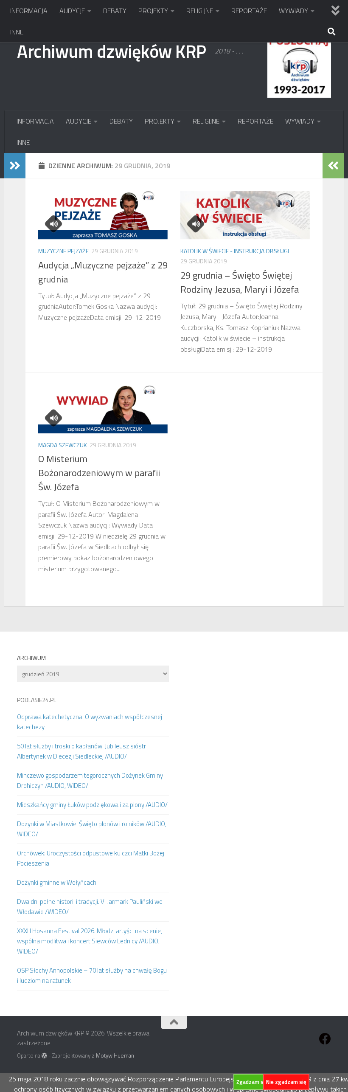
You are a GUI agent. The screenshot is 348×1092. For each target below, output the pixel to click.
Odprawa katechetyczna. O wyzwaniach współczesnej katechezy (89, 722)
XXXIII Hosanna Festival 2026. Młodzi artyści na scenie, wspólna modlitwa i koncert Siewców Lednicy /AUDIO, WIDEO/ (89, 941)
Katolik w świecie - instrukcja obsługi (234, 250)
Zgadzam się (252, 1082)
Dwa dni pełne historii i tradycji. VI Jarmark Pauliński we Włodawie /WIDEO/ (90, 907)
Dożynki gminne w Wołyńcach (56, 882)
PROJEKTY (153, 11)
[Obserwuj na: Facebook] (325, 1039)
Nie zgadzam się (286, 1082)
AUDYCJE (72, 11)
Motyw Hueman (115, 1055)
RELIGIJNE (199, 11)
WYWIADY (293, 11)
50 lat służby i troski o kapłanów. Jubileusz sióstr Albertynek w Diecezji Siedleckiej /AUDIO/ (81, 751)
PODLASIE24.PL (36, 699)
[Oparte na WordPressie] (44, 1055)
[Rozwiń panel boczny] (14, 165)
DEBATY (114, 11)
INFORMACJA (29, 11)
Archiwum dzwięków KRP (111, 51)
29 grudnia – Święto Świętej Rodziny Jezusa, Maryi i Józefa (239, 282)
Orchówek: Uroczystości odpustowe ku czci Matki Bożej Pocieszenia (90, 858)
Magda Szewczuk (62, 444)
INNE (16, 32)
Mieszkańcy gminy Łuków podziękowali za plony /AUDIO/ (92, 805)
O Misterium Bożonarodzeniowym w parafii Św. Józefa (99, 472)
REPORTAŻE (249, 11)
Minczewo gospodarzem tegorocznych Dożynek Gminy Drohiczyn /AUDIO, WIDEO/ (90, 780)
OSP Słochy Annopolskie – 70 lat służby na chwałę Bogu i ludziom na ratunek (92, 975)
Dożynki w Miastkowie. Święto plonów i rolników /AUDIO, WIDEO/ (91, 829)
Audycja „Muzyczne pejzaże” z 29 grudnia (103, 272)
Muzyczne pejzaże (63, 250)
